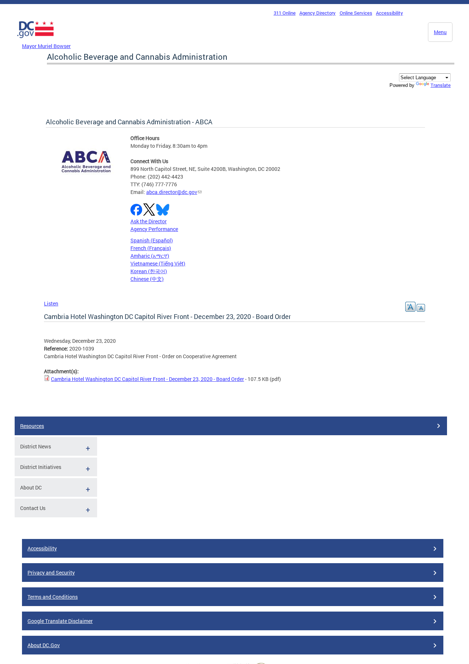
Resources (32, 425)
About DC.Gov (43, 645)
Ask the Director (148, 221)
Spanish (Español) (151, 240)
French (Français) (150, 248)
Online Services (356, 13)
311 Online (285, 13)
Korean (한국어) (148, 271)
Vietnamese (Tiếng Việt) (157, 263)
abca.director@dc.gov (171, 191)
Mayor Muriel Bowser (46, 46)
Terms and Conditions (52, 596)
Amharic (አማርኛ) (149, 255)
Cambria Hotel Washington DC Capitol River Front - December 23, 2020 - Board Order (147, 378)
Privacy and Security (51, 572)
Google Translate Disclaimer (60, 620)
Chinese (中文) (147, 278)
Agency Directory (317, 13)
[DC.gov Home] (35, 40)
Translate (441, 85)
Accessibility (389, 13)
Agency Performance (154, 228)
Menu (440, 32)
